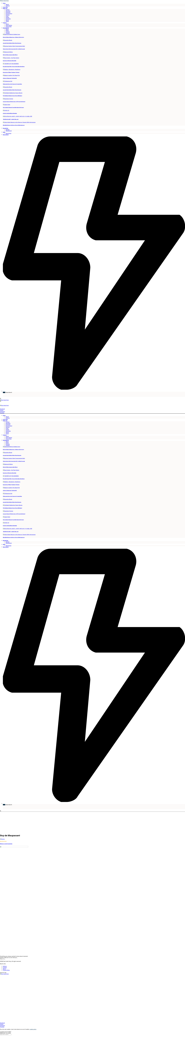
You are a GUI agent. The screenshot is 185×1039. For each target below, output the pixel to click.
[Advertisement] (92, 822)
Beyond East (2, 841)
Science (5, 841)
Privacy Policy (6, 970)
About (4, 968)
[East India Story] (4, 0)
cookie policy (33, 1029)
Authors (5, 966)
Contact (5, 967)
